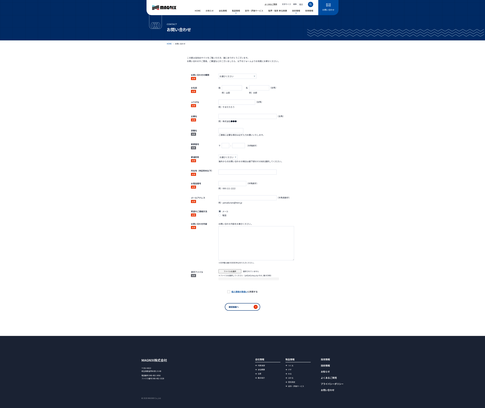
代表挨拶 (261, 365)
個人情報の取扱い (239, 291)
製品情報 (236, 10)
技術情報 (296, 10)
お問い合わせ (328, 9)
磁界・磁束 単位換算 (277, 10)
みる (290, 373)
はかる (290, 378)
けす (290, 369)
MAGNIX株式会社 (154, 360)
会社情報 (223, 10)
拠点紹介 (261, 378)
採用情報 (309, 10)
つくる (290, 365)
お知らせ (210, 10)
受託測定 (291, 382)
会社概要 (261, 369)
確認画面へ (234, 306)
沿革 (259, 373)
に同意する (244, 291)
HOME (198, 10)
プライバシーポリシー (332, 383)
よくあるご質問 (271, 4)
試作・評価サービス (254, 10)
